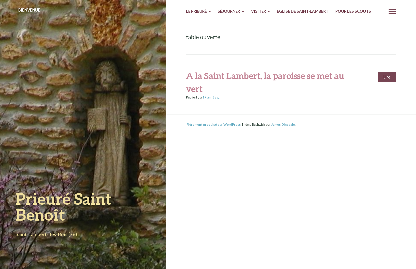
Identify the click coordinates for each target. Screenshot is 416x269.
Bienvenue (29, 10)
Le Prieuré (196, 11)
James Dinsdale (283, 124)
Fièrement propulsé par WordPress (214, 124)
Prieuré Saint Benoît (63, 206)
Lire (387, 77)
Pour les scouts (353, 11)
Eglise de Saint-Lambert (302, 11)
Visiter (258, 11)
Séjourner (229, 11)
